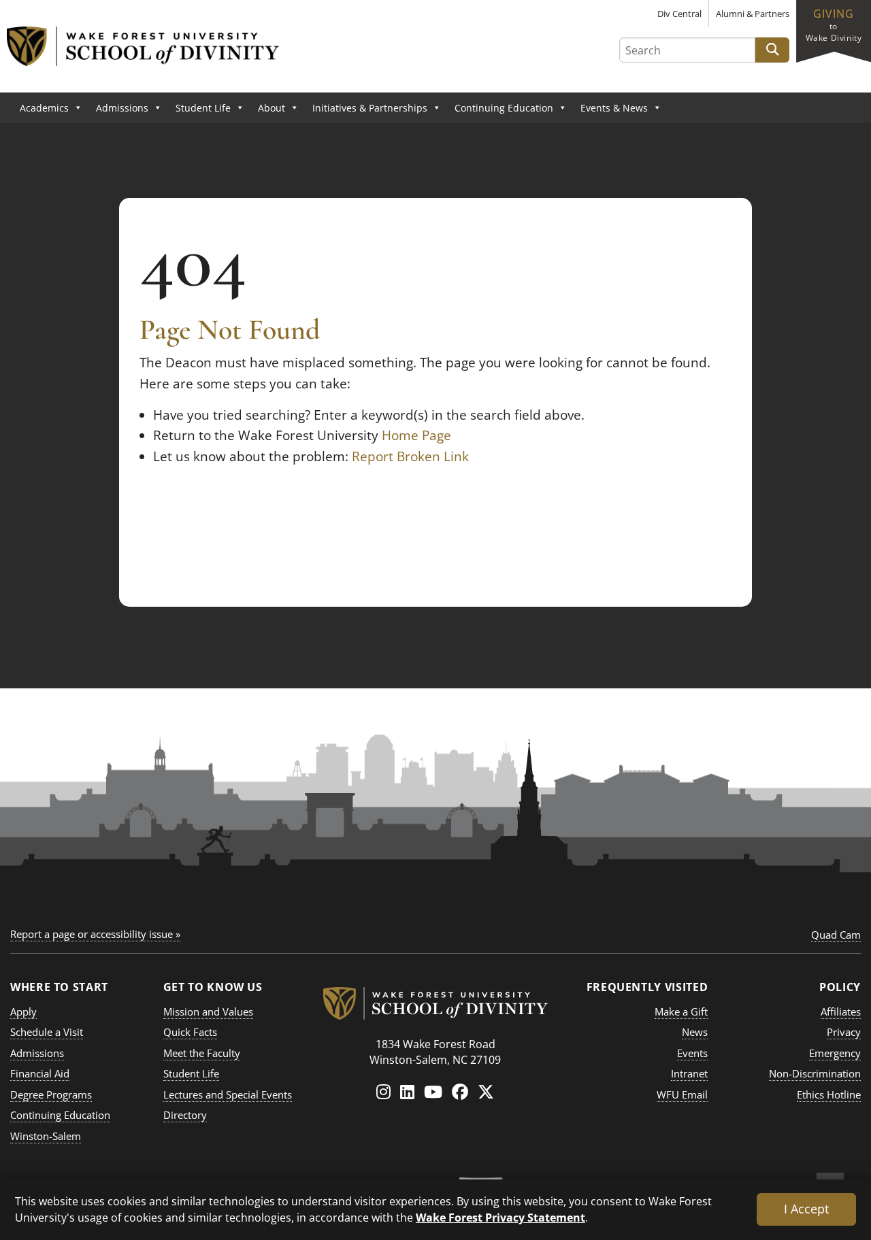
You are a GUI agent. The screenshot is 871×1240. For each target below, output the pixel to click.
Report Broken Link (410, 456)
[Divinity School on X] (486, 1091)
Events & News (614, 107)
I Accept (806, 1209)
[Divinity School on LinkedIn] (407, 1091)
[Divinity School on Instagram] (383, 1091)
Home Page (416, 435)
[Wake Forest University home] (435, 1000)
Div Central (679, 13)
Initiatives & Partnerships (369, 107)
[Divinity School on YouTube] (433, 1091)
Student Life (203, 107)
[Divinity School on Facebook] (460, 1091)
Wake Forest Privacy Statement (500, 1217)
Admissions (122, 107)
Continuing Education (504, 107)
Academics (44, 107)
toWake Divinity (834, 25)
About (271, 107)
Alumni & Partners (752, 13)
